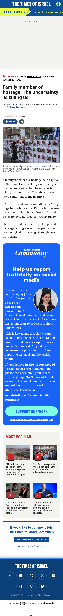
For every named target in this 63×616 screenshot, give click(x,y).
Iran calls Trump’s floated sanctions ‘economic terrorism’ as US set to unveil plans (17, 507)
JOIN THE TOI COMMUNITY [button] (31, 539)
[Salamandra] (48, 603)
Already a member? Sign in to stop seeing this (31, 419)
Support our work (32, 411)
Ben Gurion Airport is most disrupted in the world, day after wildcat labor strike (44, 468)
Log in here (41, 546)
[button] (58, 4)
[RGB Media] (24, 603)
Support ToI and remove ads (48, 12)
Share (12, 121)
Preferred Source (15, 107)
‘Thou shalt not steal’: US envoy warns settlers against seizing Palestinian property (44, 507)
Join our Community (14, 12)
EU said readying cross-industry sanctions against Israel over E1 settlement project (15, 469)
